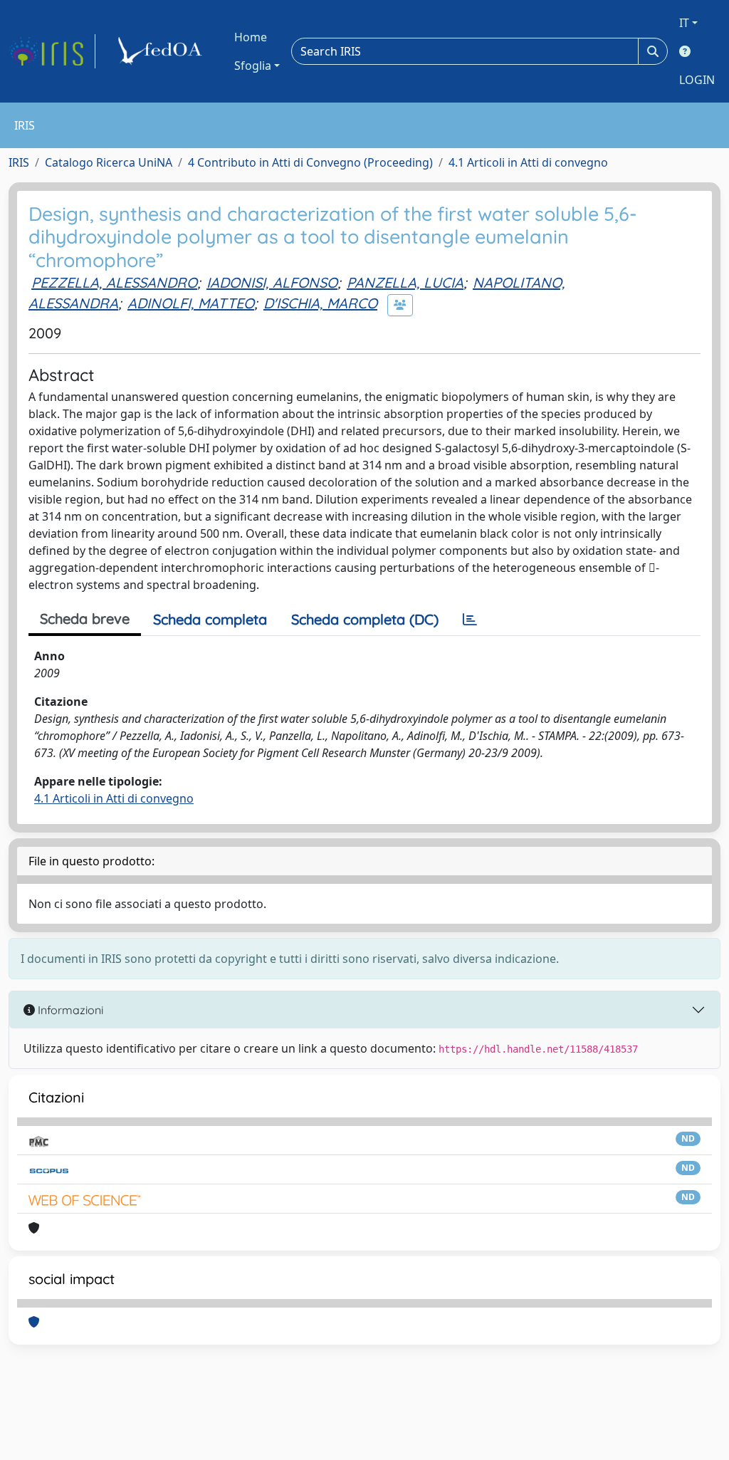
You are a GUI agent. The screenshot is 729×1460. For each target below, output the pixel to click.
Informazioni (69, 1010)
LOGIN (697, 80)
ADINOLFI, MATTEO (190, 303)
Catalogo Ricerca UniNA (108, 162)
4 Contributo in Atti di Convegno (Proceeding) (310, 162)
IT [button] (684, 23)
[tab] (470, 620)
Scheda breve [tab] (85, 618)
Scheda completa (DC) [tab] (365, 619)
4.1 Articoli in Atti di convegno (528, 162)
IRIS (19, 162)
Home (250, 37)
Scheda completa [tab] (210, 619)
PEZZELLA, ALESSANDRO (114, 282)
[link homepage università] (162, 51)
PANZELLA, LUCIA (405, 282)
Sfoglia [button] (252, 65)
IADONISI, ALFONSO (271, 282)
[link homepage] (52, 51)
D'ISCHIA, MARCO (320, 303)
